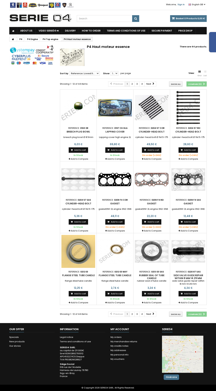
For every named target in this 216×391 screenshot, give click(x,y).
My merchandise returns (124, 341)
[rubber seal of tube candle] (152, 251)
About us (26, 30)
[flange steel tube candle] (78, 251)
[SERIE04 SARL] (40, 18)
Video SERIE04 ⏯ (49, 30)
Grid (199, 75)
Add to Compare (79, 158)
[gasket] (115, 179)
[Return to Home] (13, 39)
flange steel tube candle (78, 275)
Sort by (64, 73)
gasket (115, 203)
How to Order (91, 30)
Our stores (15, 345)
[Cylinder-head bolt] (152, 108)
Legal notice (66, 337)
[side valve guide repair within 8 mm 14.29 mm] (188, 251)
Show (106, 73)
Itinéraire (171, 377)
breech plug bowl (78, 131)
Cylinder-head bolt (152, 131)
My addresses (118, 350)
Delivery (70, 30)
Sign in (181, 4)
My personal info (120, 354)
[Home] (13, 30)
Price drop (185, 30)
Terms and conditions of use (126, 30)
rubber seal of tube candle (151, 277)
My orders (116, 337)
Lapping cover (115, 131)
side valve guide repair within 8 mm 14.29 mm (188, 277)
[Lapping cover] (115, 108)
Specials (14, 337)
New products (17, 341)
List (205, 75)
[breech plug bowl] (78, 108)
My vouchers (117, 359)
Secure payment (162, 30)
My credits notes (119, 345)
